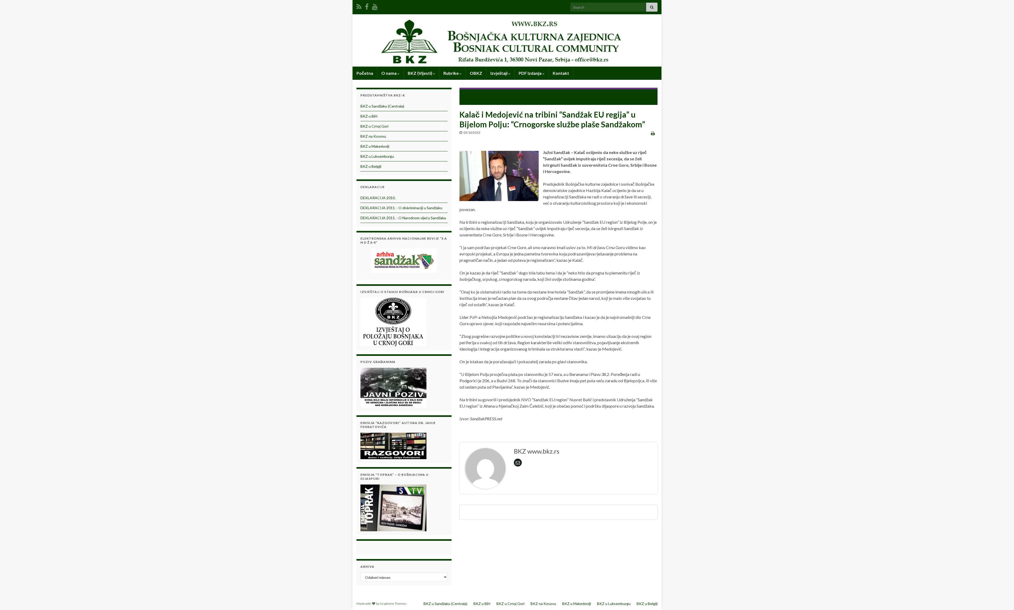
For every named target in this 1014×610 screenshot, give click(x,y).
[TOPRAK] (393, 507)
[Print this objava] (653, 133)
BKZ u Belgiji (370, 166)
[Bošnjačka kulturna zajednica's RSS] (359, 6)
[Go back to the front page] (507, 40)
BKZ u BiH (368, 116)
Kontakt (561, 73)
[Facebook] (367, 6)
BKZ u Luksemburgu (377, 156)
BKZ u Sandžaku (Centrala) (382, 106)
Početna (364, 73)
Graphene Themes (393, 604)
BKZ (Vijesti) (420, 73)
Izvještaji (499, 73)
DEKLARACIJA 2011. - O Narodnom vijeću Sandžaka (403, 218)
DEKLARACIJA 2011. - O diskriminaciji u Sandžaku (401, 208)
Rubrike (451, 73)
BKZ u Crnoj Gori (374, 126)
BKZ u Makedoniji (374, 146)
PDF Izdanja (530, 73)
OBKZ (476, 73)
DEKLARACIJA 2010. (378, 197)
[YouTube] (375, 6)
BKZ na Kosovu (373, 136)
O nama (389, 73)
